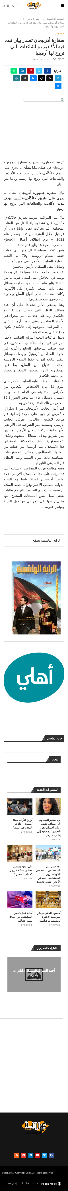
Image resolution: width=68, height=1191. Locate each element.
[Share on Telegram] (58, 78)
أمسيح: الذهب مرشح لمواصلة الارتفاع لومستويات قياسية (49, 916)
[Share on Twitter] (39, 71)
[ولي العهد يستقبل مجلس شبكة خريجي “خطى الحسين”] (19, 853)
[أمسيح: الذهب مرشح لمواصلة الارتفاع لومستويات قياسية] (48, 899)
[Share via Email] (58, 86)
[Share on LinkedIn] (22, 71)
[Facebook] (17, 5)
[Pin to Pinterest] (30, 71)
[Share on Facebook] (47, 71)
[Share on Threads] (41, 78)
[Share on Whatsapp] (14, 71)
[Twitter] (12, 5)
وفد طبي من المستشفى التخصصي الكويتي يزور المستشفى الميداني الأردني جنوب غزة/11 (48, 874)
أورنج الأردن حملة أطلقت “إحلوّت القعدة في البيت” (22, 823)
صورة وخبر (33, 18)
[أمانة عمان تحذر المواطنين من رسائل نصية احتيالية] (19, 899)
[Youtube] (3, 5)
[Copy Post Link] (49, 78)
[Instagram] (8, 5)
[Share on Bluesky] (33, 78)
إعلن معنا (12, 1183)
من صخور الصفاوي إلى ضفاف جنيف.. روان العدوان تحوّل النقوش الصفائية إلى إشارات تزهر (49, 827)
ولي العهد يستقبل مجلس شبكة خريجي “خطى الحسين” (20, 870)
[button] (10, 974)
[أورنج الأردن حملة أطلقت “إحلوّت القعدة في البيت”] (19, 806)
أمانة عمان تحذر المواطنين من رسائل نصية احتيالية (20, 916)
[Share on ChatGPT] (24, 78)
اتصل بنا (26, 1183)
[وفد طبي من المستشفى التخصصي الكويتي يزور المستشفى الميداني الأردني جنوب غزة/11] (48, 853)
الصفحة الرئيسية (55, 18)
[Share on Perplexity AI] (16, 78)
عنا (37, 1183)
